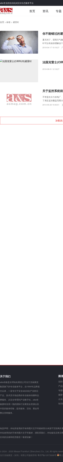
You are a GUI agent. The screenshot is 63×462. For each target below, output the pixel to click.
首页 (32, 11)
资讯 (45, 11)
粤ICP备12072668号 (47, 455)
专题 (59, 11)
